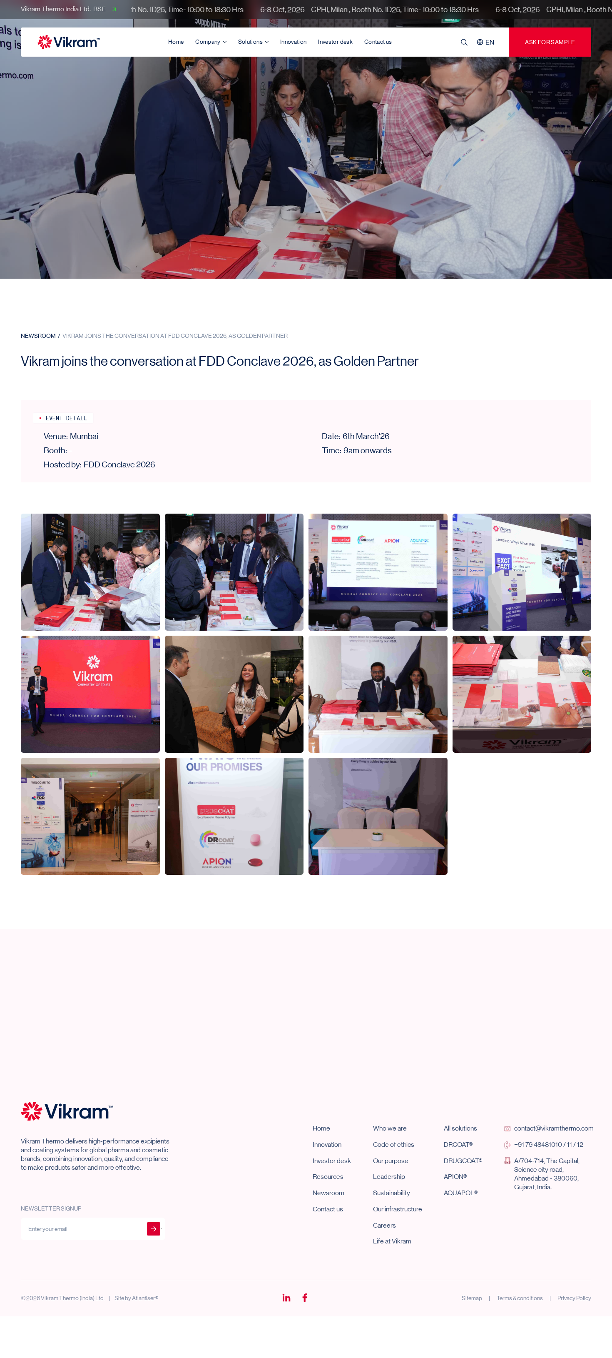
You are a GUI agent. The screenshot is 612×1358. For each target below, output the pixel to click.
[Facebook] (305, 1298)
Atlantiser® (145, 1298)
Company (207, 41)
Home (176, 41)
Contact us (378, 41)
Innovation (293, 41)
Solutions (250, 41)
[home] (68, 42)
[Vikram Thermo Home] (67, 1111)
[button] (486, 42)
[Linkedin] (286, 1298)
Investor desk (335, 41)
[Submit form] (153, 1229)
